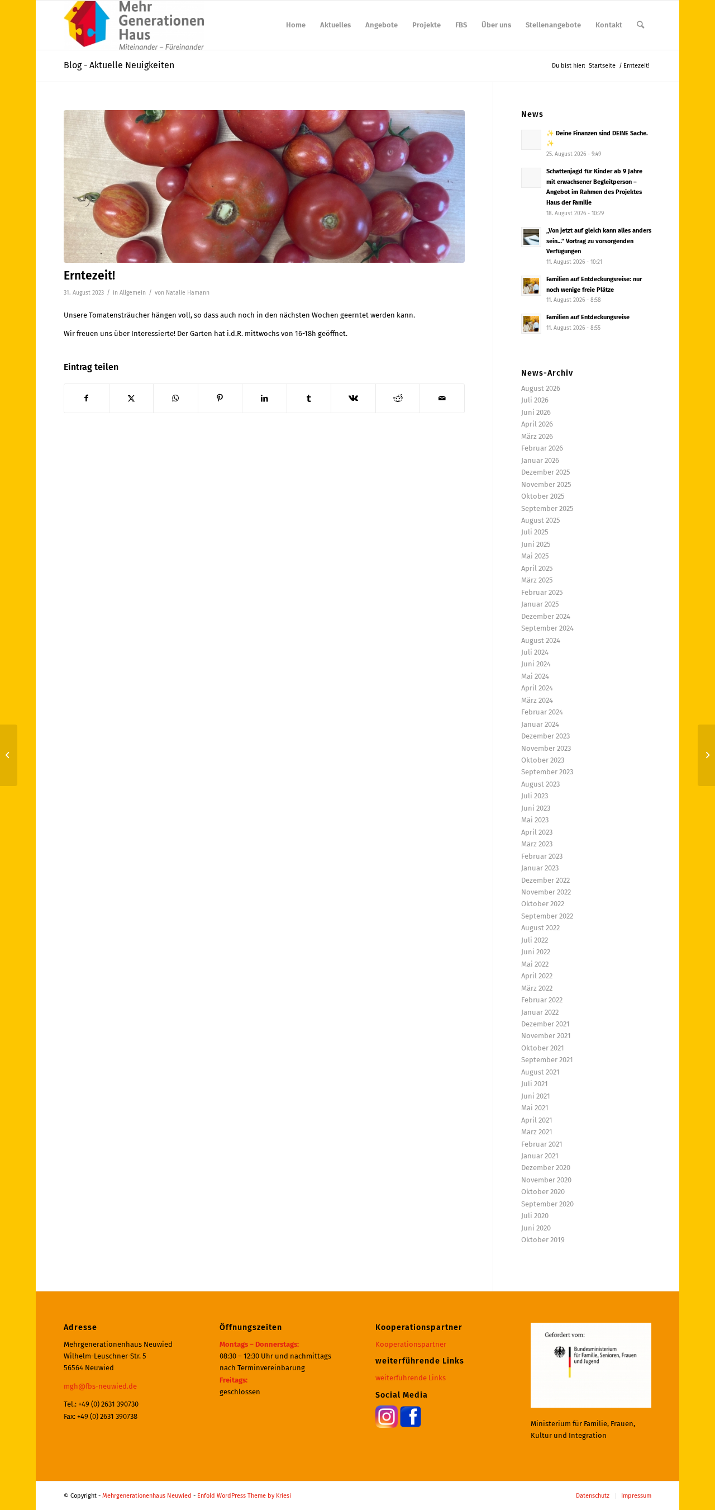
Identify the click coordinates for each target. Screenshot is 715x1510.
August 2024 (540, 640)
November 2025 (546, 484)
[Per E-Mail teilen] (442, 398)
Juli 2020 (535, 1215)
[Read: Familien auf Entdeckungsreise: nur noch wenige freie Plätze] (531, 286)
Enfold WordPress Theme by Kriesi (244, 1495)
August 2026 (540, 388)
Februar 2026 (542, 448)
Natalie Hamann (187, 292)
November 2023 (546, 748)
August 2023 (540, 784)
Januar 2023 (540, 868)
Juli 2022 (534, 940)
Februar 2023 (542, 856)
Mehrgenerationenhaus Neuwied (147, 1495)
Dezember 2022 (545, 880)
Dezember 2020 (545, 1167)
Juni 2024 (536, 664)
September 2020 (547, 1204)
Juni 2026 (536, 412)
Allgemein (133, 292)
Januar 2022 (540, 1012)
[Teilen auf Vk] (353, 398)
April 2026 (537, 424)
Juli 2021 (534, 1084)
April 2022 (536, 976)
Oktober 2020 (543, 1191)
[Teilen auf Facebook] (86, 398)
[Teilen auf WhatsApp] (176, 398)
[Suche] (640, 25)
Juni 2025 (536, 544)
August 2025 (540, 520)
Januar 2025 (540, 604)
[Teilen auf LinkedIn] (264, 398)
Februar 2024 (542, 712)
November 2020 (546, 1180)
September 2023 (547, 772)
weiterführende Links (410, 1378)
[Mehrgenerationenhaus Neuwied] (134, 25)
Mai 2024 (535, 676)
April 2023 (536, 832)
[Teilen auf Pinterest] (220, 398)
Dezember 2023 (545, 736)
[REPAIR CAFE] (706, 755)
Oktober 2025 (543, 496)
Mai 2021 (535, 1108)
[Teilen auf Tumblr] (309, 398)
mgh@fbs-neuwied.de (100, 1386)
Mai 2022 (535, 964)
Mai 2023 (535, 820)
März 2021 (536, 1132)
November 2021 (546, 1035)
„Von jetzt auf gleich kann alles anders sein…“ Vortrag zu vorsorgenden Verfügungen (598, 241)
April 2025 (537, 568)
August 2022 (540, 928)
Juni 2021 (535, 1096)
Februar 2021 (542, 1144)
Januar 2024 (540, 724)
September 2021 (547, 1059)
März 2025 (537, 580)
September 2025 (547, 508)
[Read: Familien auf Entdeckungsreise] (531, 324)
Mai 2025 (535, 556)
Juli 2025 (535, 532)
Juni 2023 (535, 808)
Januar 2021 (540, 1156)
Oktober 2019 (543, 1240)
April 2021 (536, 1120)
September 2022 (547, 916)
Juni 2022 (535, 952)
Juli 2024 (535, 652)
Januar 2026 (540, 460)
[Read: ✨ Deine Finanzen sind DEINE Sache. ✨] (531, 140)
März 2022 (536, 988)
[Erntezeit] (264, 186)
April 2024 (537, 688)
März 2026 (537, 436)
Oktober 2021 (542, 1048)
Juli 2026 (535, 400)
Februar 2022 (542, 1000)
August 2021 (540, 1072)
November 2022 (546, 892)
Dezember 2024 (545, 616)
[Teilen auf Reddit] (398, 398)
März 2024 (537, 700)
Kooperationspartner (410, 1344)
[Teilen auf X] (131, 398)
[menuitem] (296, 25)
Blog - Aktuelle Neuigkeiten (119, 65)
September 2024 (547, 628)
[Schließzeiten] (8, 755)
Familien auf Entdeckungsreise (588, 317)
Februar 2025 (542, 592)
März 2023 (536, 844)
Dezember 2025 (545, 472)
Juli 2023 (534, 796)
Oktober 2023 (542, 760)
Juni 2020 (536, 1228)
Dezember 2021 (545, 1024)
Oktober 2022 (542, 904)
